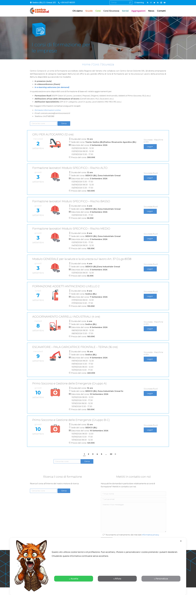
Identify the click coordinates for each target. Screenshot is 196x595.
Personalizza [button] (162, 578)
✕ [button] (181, 541)
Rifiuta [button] (118, 578)
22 (111, 454)
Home (86, 64)
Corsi (96, 64)
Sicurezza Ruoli (151, 173)
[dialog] (98, 566)
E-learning (139, 2)
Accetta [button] (74, 578)
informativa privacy (150, 535)
